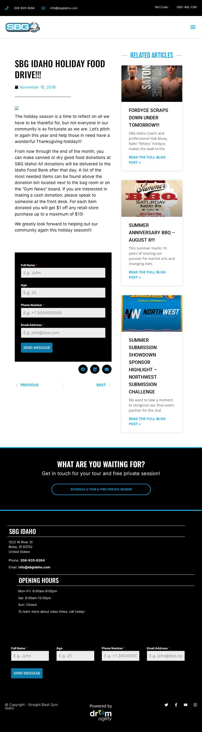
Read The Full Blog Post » (147, 160)
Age (24, 285)
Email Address (32, 325)
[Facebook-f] (152, 8)
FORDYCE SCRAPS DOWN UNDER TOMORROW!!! (148, 118)
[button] (193, 27)
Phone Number (33, 305)
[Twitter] (171, 8)
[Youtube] (185, 705)
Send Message (36, 347)
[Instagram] (162, 8)
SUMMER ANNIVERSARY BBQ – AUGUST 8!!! (152, 232)
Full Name (29, 265)
